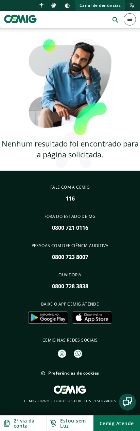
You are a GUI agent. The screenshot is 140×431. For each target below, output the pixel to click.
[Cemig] (20, 18)
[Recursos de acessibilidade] (42, 4)
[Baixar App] (48, 317)
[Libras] (54, 5)
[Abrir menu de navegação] (130, 19)
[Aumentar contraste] (67, 5)
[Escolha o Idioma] (130, 6)
